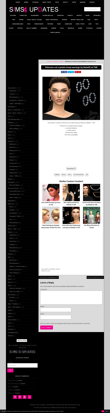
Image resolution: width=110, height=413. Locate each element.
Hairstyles (11, 182)
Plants (10, 276)
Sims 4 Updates (34, 10)
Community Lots (14, 191)
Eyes (9, 135)
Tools (9, 323)
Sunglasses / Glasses (16, 100)
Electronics (12, 241)
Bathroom (12, 144)
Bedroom (12, 147)
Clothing (10, 122)
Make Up (10, 204)
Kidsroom (12, 157)
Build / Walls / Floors (15, 113)
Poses (10, 279)
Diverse (10, 132)
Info (107, 411)
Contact (19, 380)
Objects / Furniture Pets (17, 266)
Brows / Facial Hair (14, 110)
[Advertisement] (55, 47)
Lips (10, 219)
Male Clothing (13, 128)
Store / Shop (13, 197)
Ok (103, 411)
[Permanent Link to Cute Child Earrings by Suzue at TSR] (50, 200)
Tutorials (10, 329)
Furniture (10, 141)
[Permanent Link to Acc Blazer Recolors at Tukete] (91, 223)
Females (12, 297)
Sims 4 (69, 174)
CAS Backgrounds (13, 119)
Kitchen (11, 160)
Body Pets (12, 260)
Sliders (10, 310)
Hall (10, 154)
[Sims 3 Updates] (22, 352)
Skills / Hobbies (13, 304)
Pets (9, 257)
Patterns (10, 254)
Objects (10, 232)
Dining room (13, 150)
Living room (13, 163)
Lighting (11, 244)
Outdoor (12, 169)
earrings (57, 174)
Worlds (10, 336)
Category (10, 362)
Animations (11, 107)
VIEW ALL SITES (21, 340)
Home (48, 61)
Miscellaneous (14, 97)
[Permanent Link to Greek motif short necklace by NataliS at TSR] (91, 200)
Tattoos (10, 313)
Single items (13, 173)
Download (70, 168)
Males (11, 301)
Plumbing (12, 251)
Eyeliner (12, 210)
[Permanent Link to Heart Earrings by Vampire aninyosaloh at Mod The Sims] (50, 223)
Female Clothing (14, 125)
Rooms (10, 282)
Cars (9, 116)
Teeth (9, 316)
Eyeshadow (13, 213)
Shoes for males (14, 291)
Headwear (12, 91)
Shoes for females (15, 288)
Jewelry (61, 61)
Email (42, 314)
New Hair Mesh (14, 185)
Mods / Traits (12, 229)
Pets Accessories (14, 269)
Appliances (12, 235)
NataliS (64, 174)
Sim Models (11, 295)
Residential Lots (14, 194)
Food (9, 138)
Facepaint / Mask (14, 216)
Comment (43, 289)
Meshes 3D (11, 226)
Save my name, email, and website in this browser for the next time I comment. (65, 323)
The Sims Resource (78, 174)
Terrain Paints (12, 320)
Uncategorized (12, 332)
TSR (87, 174)
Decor (11, 238)
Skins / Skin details (14, 307)
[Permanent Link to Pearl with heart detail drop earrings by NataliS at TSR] (71, 223)
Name (42, 306)
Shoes (10, 285)
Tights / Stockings (15, 103)
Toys (9, 326)
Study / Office (13, 176)
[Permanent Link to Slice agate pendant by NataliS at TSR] (71, 200)
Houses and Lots (13, 188)
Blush (11, 207)
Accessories (54, 61)
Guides (10, 179)
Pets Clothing (13, 273)
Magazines (11, 201)
